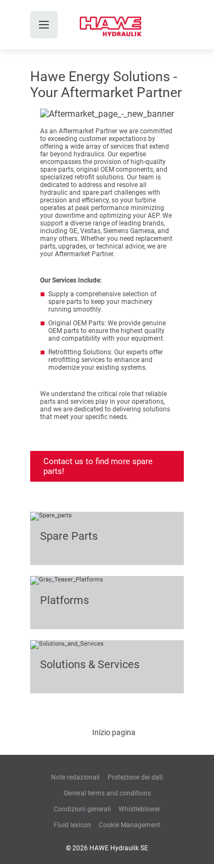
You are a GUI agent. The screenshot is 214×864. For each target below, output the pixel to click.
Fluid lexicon (72, 825)
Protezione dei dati (135, 777)
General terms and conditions (107, 793)
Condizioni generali (82, 809)
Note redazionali (75, 777)
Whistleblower (139, 809)
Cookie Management (129, 825)
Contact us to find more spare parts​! (98, 466)
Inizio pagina (114, 732)
